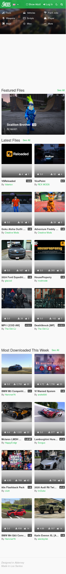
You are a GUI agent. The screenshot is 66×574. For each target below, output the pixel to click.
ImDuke (41, 490)
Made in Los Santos (12, 566)
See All (61, 90)
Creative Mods (12, 232)
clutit (7, 490)
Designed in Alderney (12, 562)
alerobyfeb (43, 538)
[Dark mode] (56, 4)
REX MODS (44, 184)
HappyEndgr (11, 442)
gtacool (8, 280)
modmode (42, 280)
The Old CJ (10, 328)
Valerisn (9, 184)
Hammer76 (10, 394)
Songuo (41, 442)
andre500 (42, 394)
